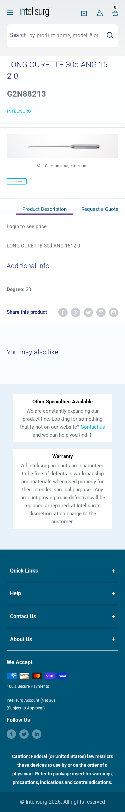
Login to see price (27, 226)
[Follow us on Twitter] (24, 734)
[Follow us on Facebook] (11, 734)
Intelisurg (19, 111)
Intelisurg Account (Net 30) (31, 700)
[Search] (110, 35)
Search (18, 35)
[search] (64, 35)
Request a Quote (99, 209)
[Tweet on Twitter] (88, 312)
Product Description (44, 209)
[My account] (100, 15)
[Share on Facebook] (63, 312)
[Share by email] (101, 312)
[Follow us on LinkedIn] (36, 734)
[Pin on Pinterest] (75, 312)
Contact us (93, 427)
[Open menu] (10, 12)
